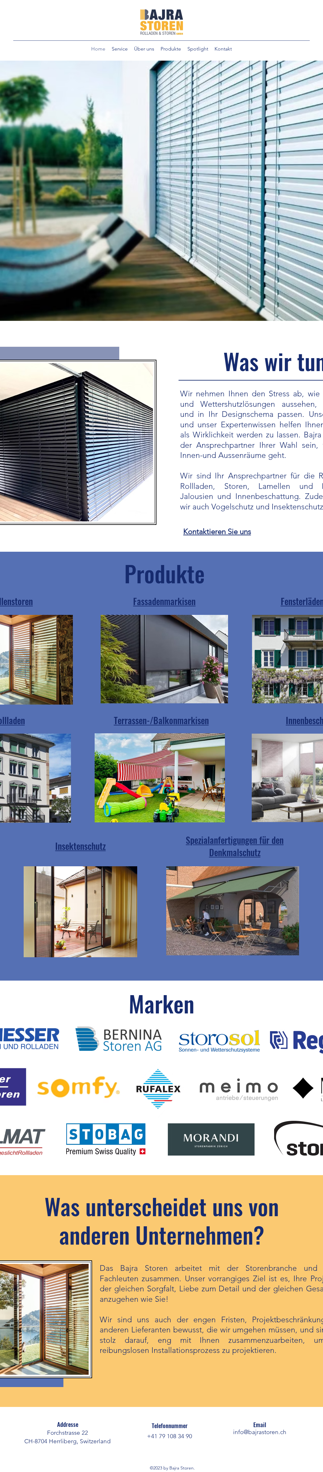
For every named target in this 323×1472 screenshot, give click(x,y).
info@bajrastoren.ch (259, 1432)
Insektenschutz (80, 845)
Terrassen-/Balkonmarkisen (161, 720)
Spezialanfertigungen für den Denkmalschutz (235, 846)
